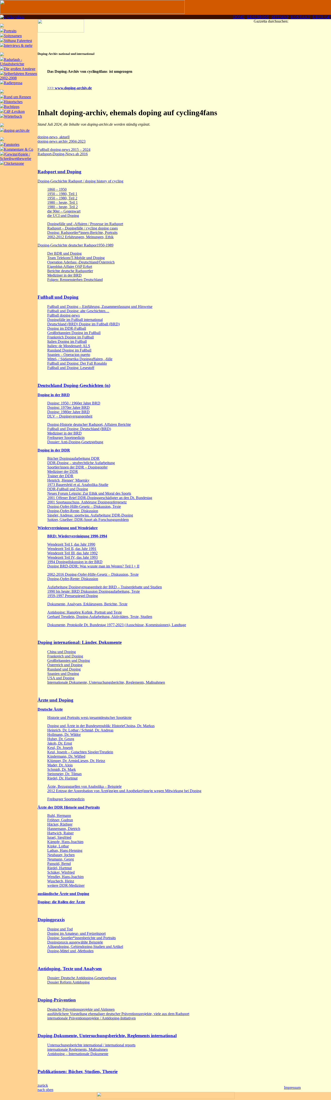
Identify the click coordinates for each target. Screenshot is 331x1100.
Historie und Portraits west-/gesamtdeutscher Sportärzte (89, 717)
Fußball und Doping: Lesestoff (70, 368)
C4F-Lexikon (14, 111)
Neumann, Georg (60, 859)
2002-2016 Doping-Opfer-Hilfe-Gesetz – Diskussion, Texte (93, 574)
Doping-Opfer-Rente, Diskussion (72, 511)
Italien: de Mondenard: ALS (68, 346)
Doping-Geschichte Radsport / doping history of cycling (80, 181)
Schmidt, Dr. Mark (61, 769)
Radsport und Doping (59, 171)
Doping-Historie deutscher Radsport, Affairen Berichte (89, 424)
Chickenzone (14, 163)
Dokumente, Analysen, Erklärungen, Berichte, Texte (87, 604)
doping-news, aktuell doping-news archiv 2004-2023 (62, 139)
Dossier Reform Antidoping (68, 982)
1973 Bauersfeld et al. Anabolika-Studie (77, 485)
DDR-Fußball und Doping (67, 489)
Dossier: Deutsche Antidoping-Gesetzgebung (81, 978)
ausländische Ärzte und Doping (63, 894)
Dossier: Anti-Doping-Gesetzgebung (75, 442)
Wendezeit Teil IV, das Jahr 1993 (72, 557)
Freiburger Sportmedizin (66, 437)
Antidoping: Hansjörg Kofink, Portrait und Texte (84, 612)
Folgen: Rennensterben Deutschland (75, 280)
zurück (43, 1085)
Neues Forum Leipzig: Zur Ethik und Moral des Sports (89, 493)
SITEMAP (280, 17)
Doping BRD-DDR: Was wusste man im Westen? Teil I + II (93, 566)
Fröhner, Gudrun (60, 820)
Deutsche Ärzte (50, 709)
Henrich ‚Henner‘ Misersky (68, 480)
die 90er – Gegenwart (63, 211)
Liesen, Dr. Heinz (91, 761)
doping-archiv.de (17, 130)
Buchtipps (11, 107)
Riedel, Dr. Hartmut (62, 778)
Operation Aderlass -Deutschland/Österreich (81, 262)
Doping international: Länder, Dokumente (80, 642)
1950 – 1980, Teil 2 (62, 198)
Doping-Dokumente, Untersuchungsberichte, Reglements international (107, 1035)
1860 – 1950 (57, 189)
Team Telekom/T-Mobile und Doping (76, 258)
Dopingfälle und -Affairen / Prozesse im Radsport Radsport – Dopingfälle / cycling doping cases (85, 226)
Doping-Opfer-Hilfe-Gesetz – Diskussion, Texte (84, 506)
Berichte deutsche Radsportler (70, 271)
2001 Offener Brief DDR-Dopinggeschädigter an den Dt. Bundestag (99, 498)
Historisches (13, 102)
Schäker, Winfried (61, 872)
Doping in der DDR (54, 450)
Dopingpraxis (51, 919)
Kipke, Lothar (58, 846)
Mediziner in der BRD (64, 275)
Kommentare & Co (18, 149)
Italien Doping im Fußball (67, 341)
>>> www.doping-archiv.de (69, 88)
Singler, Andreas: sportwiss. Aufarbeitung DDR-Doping (90, 515)
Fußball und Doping (58, 297)
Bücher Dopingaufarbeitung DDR (73, 458)
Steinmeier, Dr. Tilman (64, 774)
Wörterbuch (13, 116)
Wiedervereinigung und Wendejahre (68, 528)
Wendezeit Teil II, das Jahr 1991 (71, 549)
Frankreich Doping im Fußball (70, 337)
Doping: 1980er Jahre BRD (68, 412)
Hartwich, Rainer (60, 833)
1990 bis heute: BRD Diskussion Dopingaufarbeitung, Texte (93, 591)
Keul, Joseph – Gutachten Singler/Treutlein (80, 752)
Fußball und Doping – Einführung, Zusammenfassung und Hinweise (99, 306)
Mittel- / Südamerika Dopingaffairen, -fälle (79, 359)
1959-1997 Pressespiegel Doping (72, 596)
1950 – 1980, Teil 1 (62, 194)
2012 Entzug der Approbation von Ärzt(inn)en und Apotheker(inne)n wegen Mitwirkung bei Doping (124, 791)
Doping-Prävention (57, 999)
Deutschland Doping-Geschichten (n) (74, 385)
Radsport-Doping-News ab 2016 (63, 154)
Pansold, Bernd (59, 864)
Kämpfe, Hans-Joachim (65, 842)
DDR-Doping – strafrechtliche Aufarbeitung (81, 463)
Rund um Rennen (17, 97)
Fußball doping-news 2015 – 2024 (64, 150)
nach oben (45, 1090)
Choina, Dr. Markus (139, 726)
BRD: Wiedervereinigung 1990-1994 (77, 536)
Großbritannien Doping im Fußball (74, 333)
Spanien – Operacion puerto (68, 355)
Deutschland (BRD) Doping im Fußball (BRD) (83, 324)
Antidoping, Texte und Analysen (70, 968)
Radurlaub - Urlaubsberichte (12, 61)
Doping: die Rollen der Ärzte (61, 902)
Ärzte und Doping (55, 700)
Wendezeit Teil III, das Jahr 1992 (72, 553)
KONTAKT (300, 17)
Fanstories (11, 144)
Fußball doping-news (63, 315)
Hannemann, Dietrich (63, 829)
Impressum (292, 1087)
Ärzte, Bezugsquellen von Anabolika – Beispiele (84, 786)
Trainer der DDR (60, 476)
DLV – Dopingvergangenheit (69, 416)
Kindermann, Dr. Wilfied (66, 756)
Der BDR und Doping (64, 253)
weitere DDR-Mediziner (66, 885)
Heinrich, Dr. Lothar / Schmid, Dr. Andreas (80, 730)
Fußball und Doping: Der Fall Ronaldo (77, 363)
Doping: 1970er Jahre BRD (68, 407)
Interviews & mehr (18, 45)
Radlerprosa (13, 83)
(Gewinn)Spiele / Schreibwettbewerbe (15, 156)
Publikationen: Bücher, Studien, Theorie (78, 1071)
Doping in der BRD (54, 395)
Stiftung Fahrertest (18, 41)
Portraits (10, 31)
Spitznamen (13, 36)
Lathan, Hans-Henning (64, 850)
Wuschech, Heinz (60, 881)
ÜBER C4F (322, 17)
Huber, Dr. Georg (60, 739)
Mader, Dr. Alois (60, 765)
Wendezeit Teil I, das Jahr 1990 (71, 544)
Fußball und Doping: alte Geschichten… (78, 311)
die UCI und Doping (63, 215)
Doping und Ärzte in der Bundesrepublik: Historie (85, 726)
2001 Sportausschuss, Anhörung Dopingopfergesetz (87, 502)
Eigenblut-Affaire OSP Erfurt (69, 266)
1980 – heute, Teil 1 (62, 202)
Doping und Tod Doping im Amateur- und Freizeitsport (76, 931)
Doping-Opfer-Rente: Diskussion (72, 579)
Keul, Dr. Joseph (60, 748)
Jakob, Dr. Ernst (59, 743)
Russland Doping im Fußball (69, 350)
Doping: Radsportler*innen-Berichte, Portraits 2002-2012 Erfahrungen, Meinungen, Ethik (82, 234)
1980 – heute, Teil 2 (62, 207)
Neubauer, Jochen (61, 855)
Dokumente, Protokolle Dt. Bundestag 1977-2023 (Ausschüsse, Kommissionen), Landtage (116, 625)
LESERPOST (258, 17)
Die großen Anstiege (19, 69)
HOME (238, 17)
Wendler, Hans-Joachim (65, 877)
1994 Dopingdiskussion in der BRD (74, 562)
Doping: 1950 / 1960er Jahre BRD (73, 403)
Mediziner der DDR (62, 471)
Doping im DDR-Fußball (66, 328)
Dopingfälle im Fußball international (75, 320)
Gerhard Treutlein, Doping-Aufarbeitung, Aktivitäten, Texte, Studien (99, 617)
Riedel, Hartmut (59, 868)
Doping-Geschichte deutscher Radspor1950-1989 (75, 245)
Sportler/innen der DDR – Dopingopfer (77, 467)
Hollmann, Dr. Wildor (64, 734)
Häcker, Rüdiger (59, 824)
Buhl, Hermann (59, 815)
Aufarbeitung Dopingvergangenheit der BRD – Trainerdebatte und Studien (104, 587)
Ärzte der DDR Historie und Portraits (69, 807)
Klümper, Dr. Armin (62, 761)
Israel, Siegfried (59, 837)
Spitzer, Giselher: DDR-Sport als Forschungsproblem (88, 519)
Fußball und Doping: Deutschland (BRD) (79, 429)
